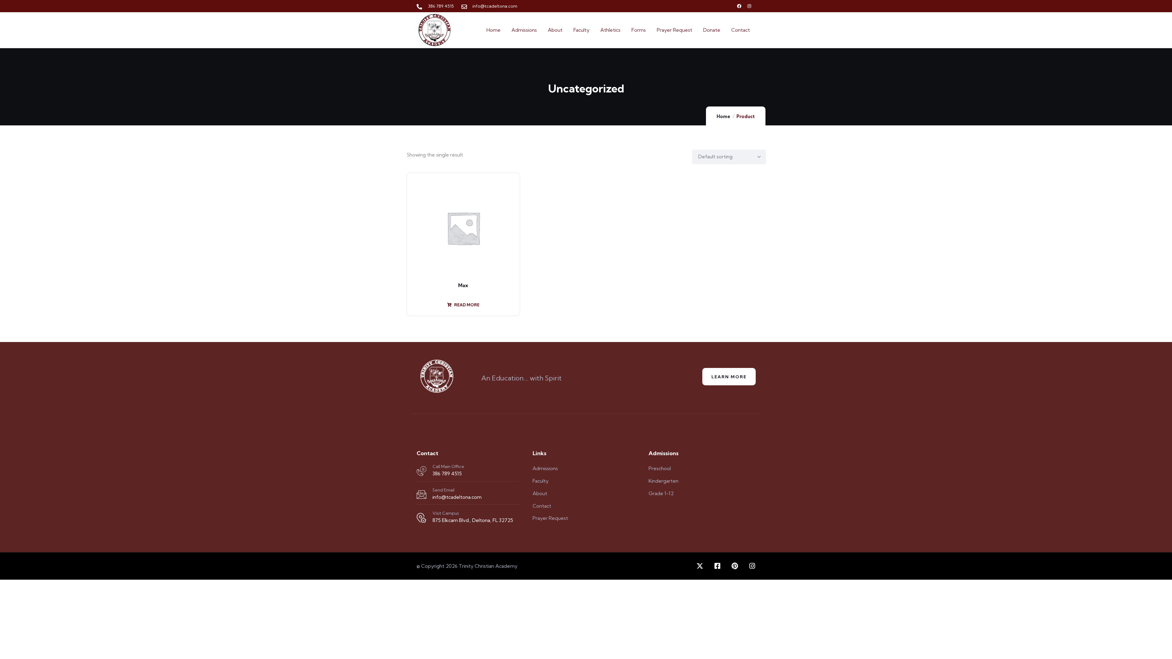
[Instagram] (749, 6)
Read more (466, 304)
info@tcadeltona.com (457, 497)
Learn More (729, 377)
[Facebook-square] (717, 566)
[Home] (434, 30)
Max (463, 285)
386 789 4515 (447, 473)
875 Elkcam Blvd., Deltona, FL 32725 (472, 520)
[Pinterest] (734, 566)
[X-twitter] (699, 566)
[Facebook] (739, 6)
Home (723, 116)
